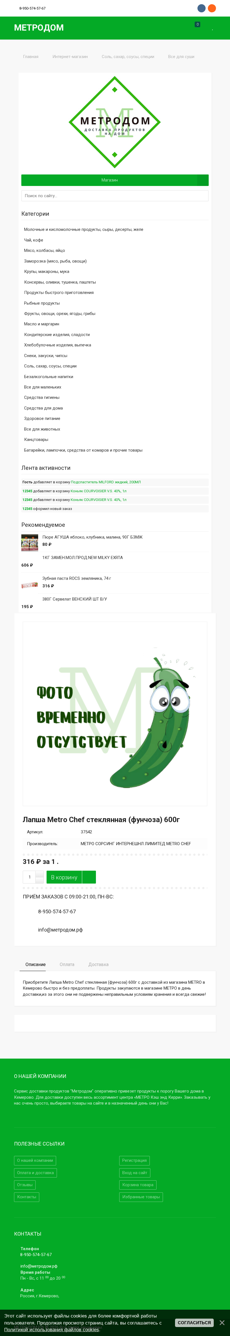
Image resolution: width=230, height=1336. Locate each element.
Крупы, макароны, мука (46, 271)
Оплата (66, 964)
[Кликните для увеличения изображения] (115, 714)
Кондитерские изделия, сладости (57, 334)
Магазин (110, 180)
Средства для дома (43, 408)
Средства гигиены (41, 397)
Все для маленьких (42, 387)
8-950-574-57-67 (36, 1254)
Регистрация (134, 1160)
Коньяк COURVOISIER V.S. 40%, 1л (99, 491)
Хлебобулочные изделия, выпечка (57, 345)
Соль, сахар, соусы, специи (50, 366)
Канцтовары (36, 439)
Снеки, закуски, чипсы (45, 355)
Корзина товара (137, 1184)
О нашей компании (35, 1160)
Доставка (98, 964)
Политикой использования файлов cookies (51, 1329)
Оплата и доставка (35, 1172)
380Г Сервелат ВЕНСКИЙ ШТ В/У (74, 599)
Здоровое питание (42, 418)
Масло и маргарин (41, 323)
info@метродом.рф (39, 1266)
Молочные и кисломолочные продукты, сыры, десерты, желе (83, 229)
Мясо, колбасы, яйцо (44, 250)
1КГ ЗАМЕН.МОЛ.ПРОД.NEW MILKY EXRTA (82, 557)
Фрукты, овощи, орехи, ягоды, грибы (59, 313)
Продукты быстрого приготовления (59, 292)
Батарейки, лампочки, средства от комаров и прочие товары (83, 450)
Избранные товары (141, 1196)
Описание (35, 964)
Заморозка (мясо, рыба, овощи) (55, 261)
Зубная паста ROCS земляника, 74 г (76, 578)
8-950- (32, 8)
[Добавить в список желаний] (89, 877)
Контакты (26, 1196)
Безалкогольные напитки (48, 376)
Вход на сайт (134, 1172)
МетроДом (39, 27)
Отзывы (25, 1184)
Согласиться (194, 1323)
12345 (27, 491)
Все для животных (42, 429)
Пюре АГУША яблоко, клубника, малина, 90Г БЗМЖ (92, 537)
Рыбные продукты (42, 303)
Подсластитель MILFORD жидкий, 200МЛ (106, 482)
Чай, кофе (33, 240)
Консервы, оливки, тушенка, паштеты (60, 282)
